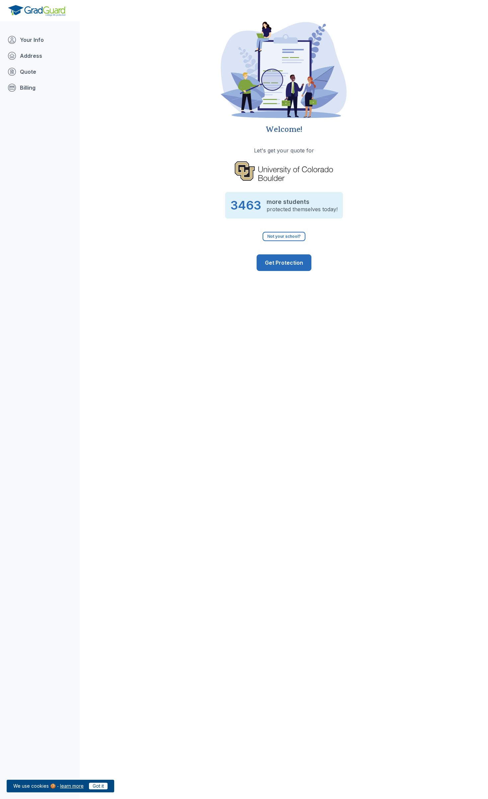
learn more (72, 786)
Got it (98, 786)
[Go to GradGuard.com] (37, 10)
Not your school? (284, 236)
